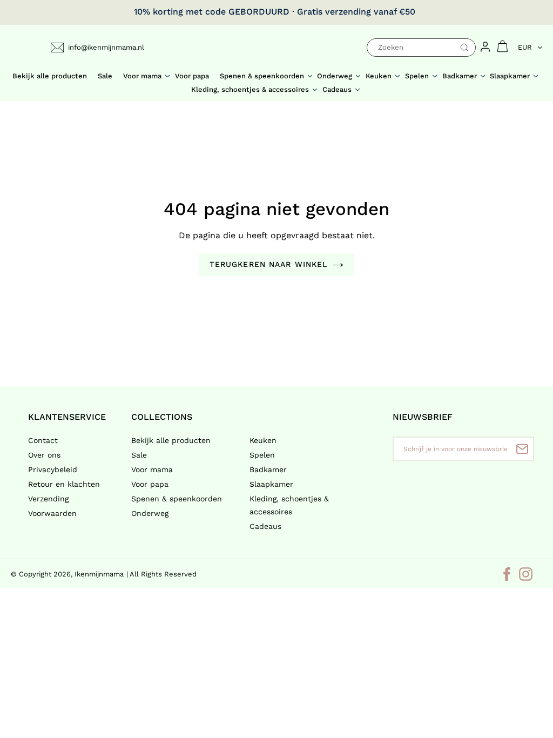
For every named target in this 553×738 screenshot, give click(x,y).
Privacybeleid (52, 469)
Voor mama (152, 469)
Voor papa (149, 484)
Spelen (262, 455)
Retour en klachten (64, 484)
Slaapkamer (271, 484)
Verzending (48, 498)
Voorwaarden (52, 513)
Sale (139, 455)
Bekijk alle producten (171, 440)
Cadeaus (265, 526)
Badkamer (268, 469)
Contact (43, 440)
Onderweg (149, 513)
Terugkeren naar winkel (269, 264)
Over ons (44, 455)
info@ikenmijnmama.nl (106, 47)
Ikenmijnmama (99, 574)
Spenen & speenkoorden (176, 498)
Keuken (262, 440)
